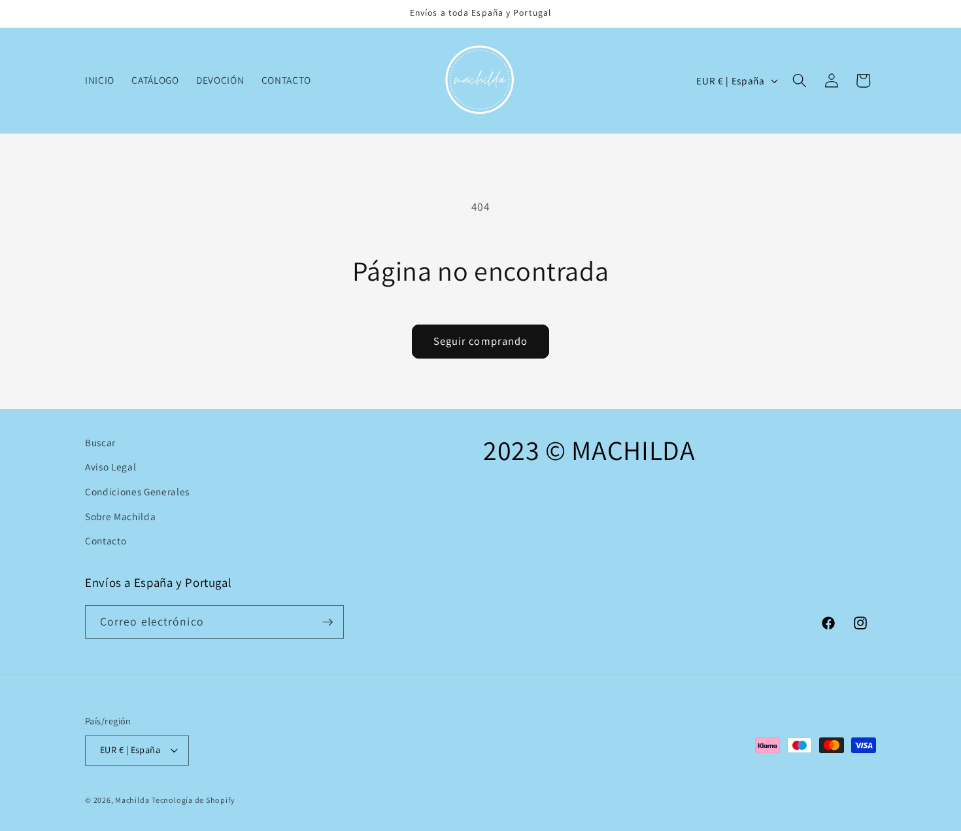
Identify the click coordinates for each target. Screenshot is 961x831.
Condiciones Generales (137, 491)
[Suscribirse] (327, 622)
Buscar (100, 442)
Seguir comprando (480, 341)
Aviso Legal (110, 466)
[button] (799, 80)
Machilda (132, 800)
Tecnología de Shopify (193, 800)
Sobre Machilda (120, 516)
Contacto (105, 540)
